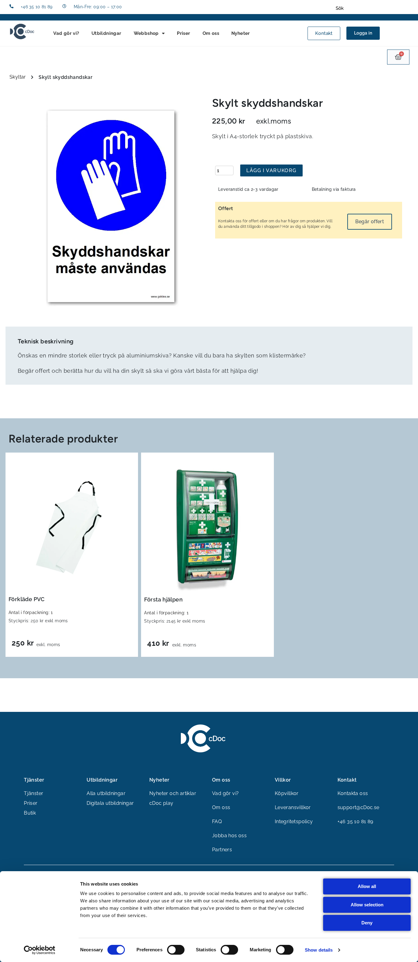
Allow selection (367, 904)
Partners (222, 850)
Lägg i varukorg (271, 170)
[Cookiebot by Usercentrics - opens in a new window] (39, 950)
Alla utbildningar (106, 793)
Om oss (211, 33)
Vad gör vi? (66, 33)
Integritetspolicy (294, 821)
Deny (366, 922)
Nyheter (240, 33)
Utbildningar (106, 33)
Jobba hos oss (229, 835)
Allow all (367, 886)
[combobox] (371, 8)
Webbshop (146, 33)
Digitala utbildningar (110, 803)
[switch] (176, 950)
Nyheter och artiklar (172, 793)
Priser (183, 33)
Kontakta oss (353, 793)
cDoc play (161, 803)
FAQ (217, 821)
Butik (30, 813)
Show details (319, 950)
